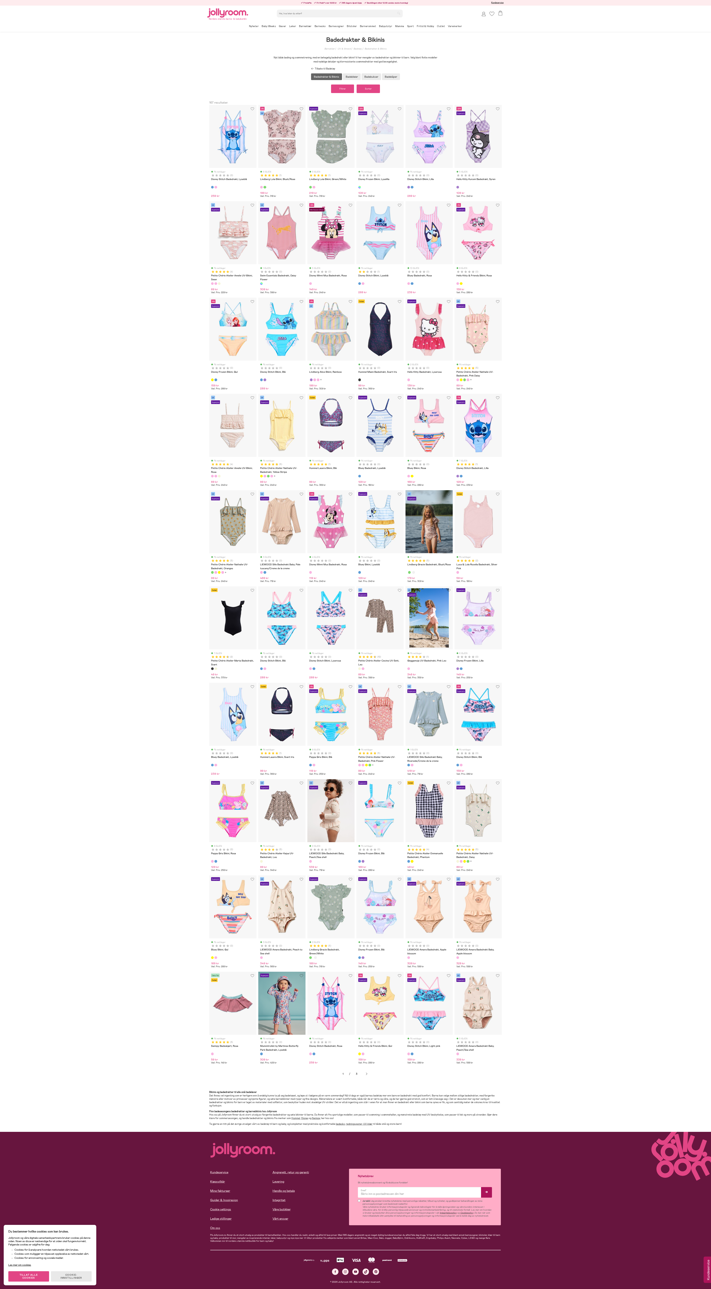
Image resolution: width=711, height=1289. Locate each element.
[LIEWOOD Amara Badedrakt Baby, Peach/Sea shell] (457, 1054)
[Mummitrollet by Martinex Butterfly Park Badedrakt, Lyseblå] (261, 1054)
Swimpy (316, 1118)
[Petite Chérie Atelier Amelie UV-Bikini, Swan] (212, 283)
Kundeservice (497, 2)
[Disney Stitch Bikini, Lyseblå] (359, 283)
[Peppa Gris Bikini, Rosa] (314, 765)
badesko (340, 1124)
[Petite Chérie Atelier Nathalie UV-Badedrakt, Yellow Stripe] (461, 379)
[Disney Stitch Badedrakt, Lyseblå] (212, 187)
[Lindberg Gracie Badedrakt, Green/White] (409, 572)
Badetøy (357, 48)
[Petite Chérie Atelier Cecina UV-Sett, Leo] (359, 668)
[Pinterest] (376, 1271)
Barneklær (329, 48)
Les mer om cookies (19, 1265)
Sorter (368, 88)
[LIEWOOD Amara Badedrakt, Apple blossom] (408, 957)
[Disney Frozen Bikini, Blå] (215, 379)
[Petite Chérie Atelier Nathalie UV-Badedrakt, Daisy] (457, 861)
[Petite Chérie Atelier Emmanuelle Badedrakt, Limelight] (412, 861)
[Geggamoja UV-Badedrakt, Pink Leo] (408, 668)
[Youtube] (355, 1271)
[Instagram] (345, 1271)
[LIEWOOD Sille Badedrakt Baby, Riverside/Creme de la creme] (264, 572)
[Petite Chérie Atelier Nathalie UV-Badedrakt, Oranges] (464, 379)
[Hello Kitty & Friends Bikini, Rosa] (457, 283)
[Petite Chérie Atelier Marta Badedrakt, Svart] (212, 668)
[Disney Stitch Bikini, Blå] (412, 187)
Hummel (295, 1118)
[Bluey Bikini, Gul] (412, 476)
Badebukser (371, 76)
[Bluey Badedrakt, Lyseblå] (412, 283)
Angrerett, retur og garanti (291, 1172)
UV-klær (368, 1124)
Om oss (215, 1228)
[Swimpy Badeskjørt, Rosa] (212, 1054)
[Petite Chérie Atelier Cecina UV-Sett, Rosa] (363, 668)
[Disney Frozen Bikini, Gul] (212, 379)
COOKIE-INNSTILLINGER (71, 1276)
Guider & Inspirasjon (224, 1200)
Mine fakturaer (220, 1191)
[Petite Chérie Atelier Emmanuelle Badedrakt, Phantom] (408, 861)
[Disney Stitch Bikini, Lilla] (408, 187)
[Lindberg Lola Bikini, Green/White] (264, 187)
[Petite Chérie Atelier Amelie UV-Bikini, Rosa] (215, 283)
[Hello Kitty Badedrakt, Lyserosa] (408, 379)
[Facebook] (335, 1271)
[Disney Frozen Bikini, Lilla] (457, 668)
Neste (366, 1074)
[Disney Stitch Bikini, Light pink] (461, 765)
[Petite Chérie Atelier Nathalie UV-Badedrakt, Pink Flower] (468, 379)
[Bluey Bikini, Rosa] (408, 476)
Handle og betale (284, 1191)
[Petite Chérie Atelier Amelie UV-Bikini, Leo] (219, 283)
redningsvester (354, 1124)
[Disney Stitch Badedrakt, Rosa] (215, 187)
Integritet (279, 1200)
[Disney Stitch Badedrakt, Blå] (461, 476)
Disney (304, 1118)
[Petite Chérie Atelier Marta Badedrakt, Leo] (215, 668)
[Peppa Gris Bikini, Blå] (310, 765)
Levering (278, 1182)
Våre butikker (282, 1209)
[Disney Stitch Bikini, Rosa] (363, 283)
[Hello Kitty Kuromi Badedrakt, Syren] (457, 187)
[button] (492, 14)
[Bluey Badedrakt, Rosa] (408, 283)
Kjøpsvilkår (217, 1182)
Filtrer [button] (342, 88)
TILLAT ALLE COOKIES (29, 1276)
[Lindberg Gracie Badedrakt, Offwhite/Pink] (413, 572)
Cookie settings (220, 1209)
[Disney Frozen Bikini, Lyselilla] (359, 187)
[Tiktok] (366, 1271)
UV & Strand (344, 48)
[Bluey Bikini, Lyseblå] (359, 572)
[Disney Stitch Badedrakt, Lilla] (457, 476)
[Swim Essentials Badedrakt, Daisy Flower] (261, 283)
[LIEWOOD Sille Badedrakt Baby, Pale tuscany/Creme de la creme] (261, 572)
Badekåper (391, 76)
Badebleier (352, 76)
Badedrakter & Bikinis (376, 48)
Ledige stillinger (221, 1219)
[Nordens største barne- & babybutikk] (227, 12)
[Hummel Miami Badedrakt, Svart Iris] (359, 379)
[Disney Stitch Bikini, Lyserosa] (264, 668)
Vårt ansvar (280, 1219)
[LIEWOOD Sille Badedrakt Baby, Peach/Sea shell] (310, 861)
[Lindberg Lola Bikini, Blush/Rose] (261, 187)
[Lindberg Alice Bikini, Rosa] (318, 379)
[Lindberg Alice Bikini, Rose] (314, 379)
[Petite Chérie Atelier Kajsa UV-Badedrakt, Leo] (261, 861)
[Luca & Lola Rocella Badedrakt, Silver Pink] (457, 572)
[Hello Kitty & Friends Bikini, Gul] (461, 283)
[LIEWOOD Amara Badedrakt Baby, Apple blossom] (457, 957)
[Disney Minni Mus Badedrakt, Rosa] (310, 283)
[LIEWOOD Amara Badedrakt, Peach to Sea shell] (261, 957)
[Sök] (398, 13)
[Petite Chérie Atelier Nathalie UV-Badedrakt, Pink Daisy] (457, 379)
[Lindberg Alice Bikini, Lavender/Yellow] (311, 379)
